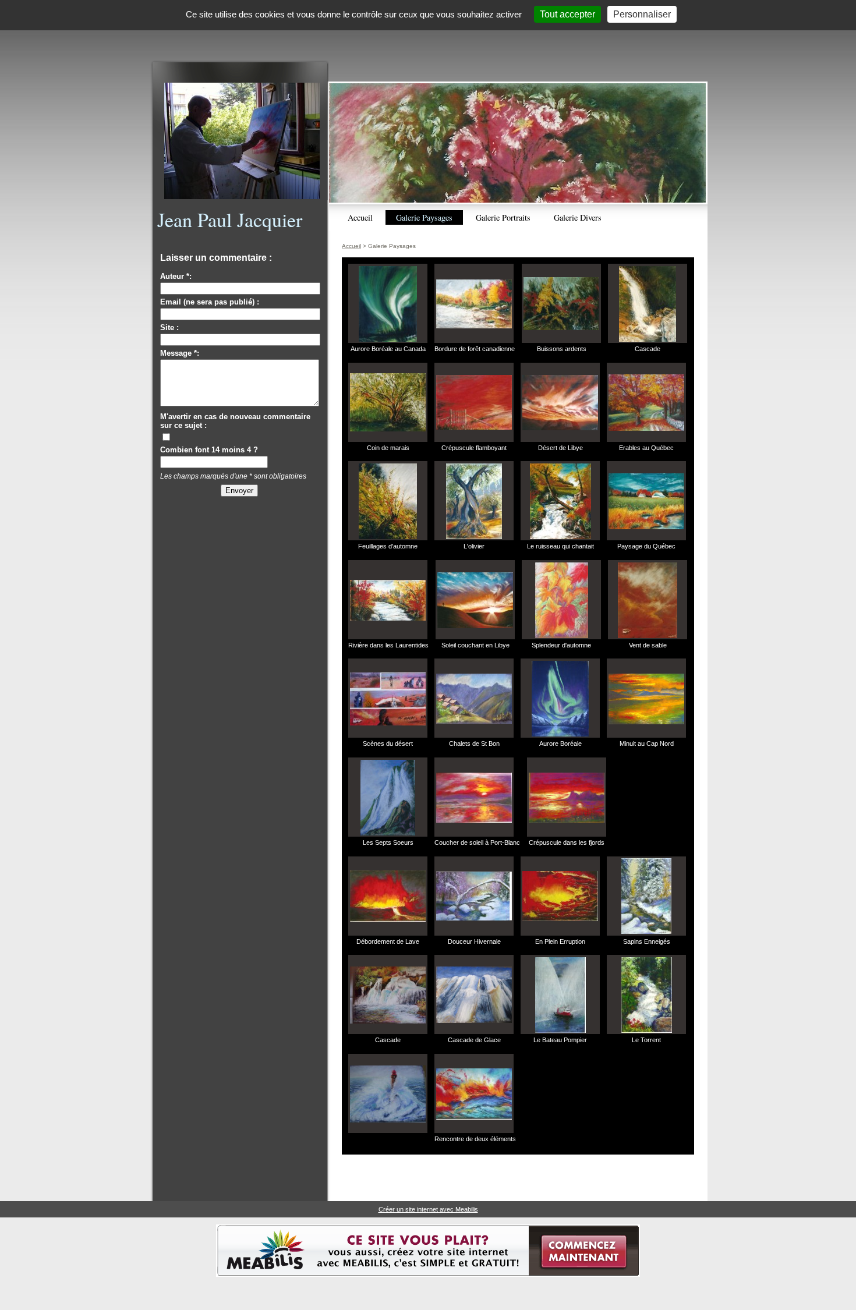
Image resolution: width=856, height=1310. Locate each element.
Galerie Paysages (424, 217)
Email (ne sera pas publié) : (209, 302)
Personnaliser (642, 14)
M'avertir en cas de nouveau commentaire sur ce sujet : (235, 421)
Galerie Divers (578, 217)
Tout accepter (567, 14)
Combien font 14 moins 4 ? (209, 449)
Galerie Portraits (503, 217)
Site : (169, 327)
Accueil (360, 217)
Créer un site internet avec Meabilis (428, 1209)
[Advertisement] (428, 33)
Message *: (179, 353)
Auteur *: (176, 276)
